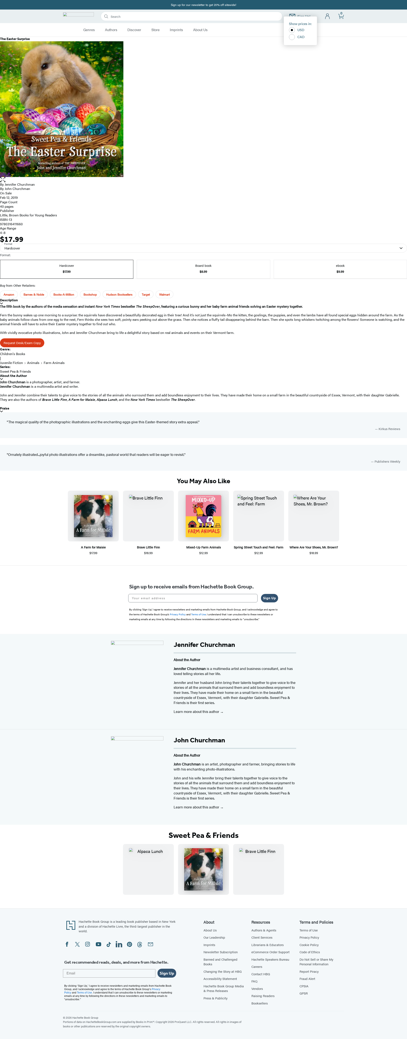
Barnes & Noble (34, 294)
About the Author (13, 376)
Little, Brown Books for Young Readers (28, 215)
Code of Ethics (310, 952)
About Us (200, 30)
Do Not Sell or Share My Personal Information (316, 961)
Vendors (257, 988)
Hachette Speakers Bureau (270, 959)
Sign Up (269, 598)
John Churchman (17, 188)
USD (300, 29)
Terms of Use (309, 930)
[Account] (327, 16)
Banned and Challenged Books (220, 961)
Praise (4, 408)
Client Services (261, 937)
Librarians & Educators (267, 944)
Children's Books (12, 353)
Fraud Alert (307, 978)
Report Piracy (309, 971)
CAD (301, 36)
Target (146, 294)
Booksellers (259, 1003)
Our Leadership (214, 937)
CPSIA (304, 986)
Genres (89, 30)
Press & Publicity (215, 998)
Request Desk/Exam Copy (22, 342)
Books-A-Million (63, 294)
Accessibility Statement (220, 978)
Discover (134, 30)
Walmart (164, 294)
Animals (33, 362)
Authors (111, 30)
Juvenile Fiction (11, 362)
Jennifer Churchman (20, 184)
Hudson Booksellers (119, 294)
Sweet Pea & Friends (15, 371)
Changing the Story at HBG (223, 971)
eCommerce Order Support (270, 952)
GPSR (304, 993)
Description (9, 300)
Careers (256, 966)
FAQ (254, 981)
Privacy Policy (309, 937)
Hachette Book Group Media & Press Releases (224, 988)
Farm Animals (54, 362)
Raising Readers (263, 995)
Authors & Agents (263, 930)
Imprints (176, 30)
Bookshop (90, 294)
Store (155, 30)
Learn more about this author (197, 711)
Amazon (9, 294)
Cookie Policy (309, 944)
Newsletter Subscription (221, 952)
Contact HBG (260, 974)
